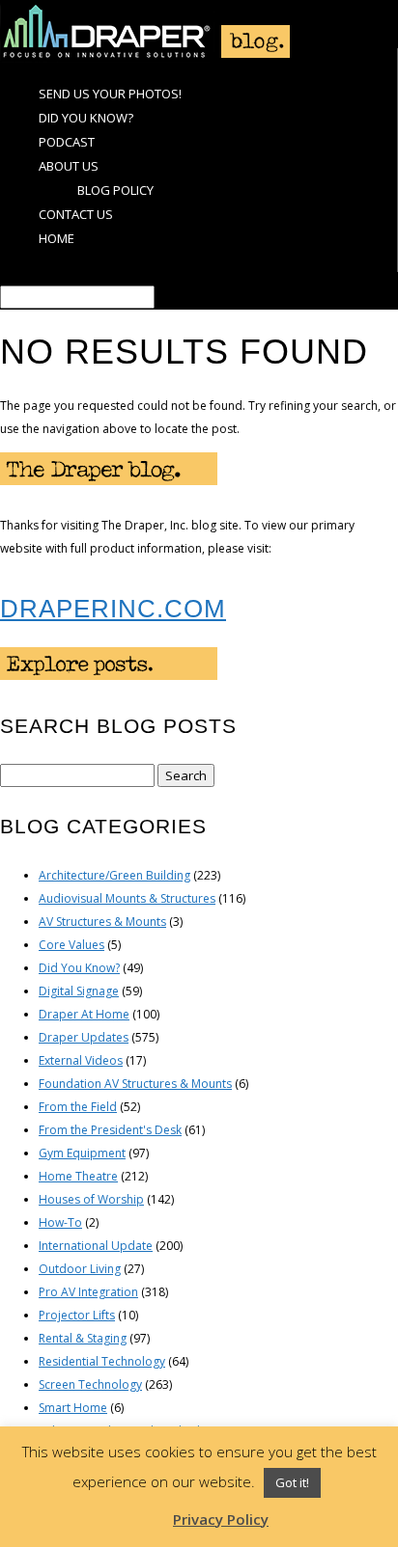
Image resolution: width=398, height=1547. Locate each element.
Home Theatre (78, 1176)
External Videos (81, 1060)
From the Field (78, 1107)
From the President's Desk (110, 1130)
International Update (96, 1245)
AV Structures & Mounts (102, 921)
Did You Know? (86, 117)
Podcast (67, 141)
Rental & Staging (83, 1338)
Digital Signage (79, 991)
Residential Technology (102, 1361)
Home (56, 238)
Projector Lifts (77, 1315)
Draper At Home (84, 1014)
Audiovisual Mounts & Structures (127, 898)
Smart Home (73, 1407)
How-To (60, 1222)
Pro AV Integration (88, 1292)
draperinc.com (113, 608)
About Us (69, 166)
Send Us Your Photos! (110, 93)
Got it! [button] (292, 1482)
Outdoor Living (80, 1269)
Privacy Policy (221, 1519)
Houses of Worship (91, 1199)
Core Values (71, 944)
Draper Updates (83, 1037)
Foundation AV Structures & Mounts (135, 1083)
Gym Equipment (82, 1153)
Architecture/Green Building (114, 875)
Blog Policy (115, 190)
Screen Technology (90, 1384)
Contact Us (76, 214)
